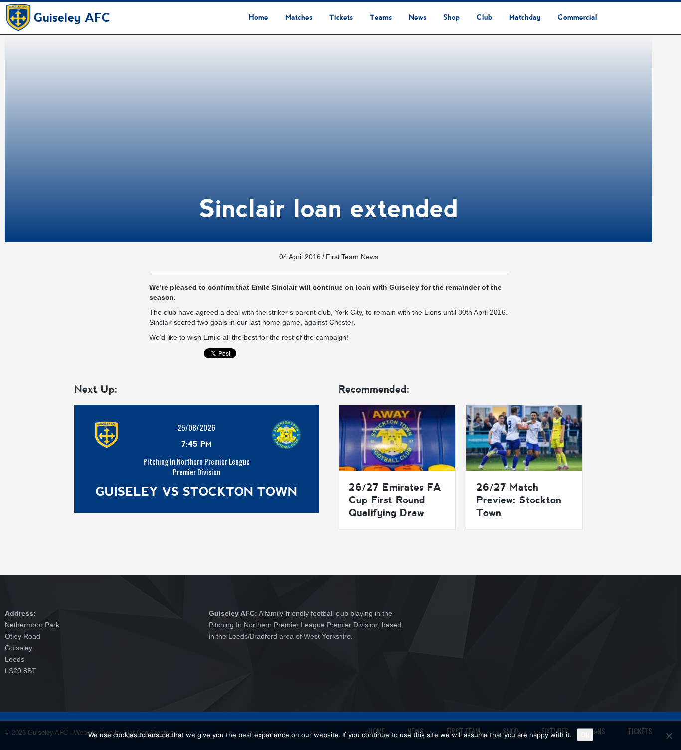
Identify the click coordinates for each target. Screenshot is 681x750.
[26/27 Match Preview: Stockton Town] (524, 437)
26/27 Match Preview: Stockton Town (518, 500)
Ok (585, 735)
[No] (669, 736)
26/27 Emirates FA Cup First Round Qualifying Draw (395, 500)
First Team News (352, 257)
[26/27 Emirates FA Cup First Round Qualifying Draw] (397, 437)
